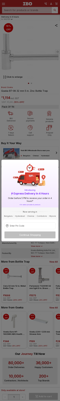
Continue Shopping (30, 234)
